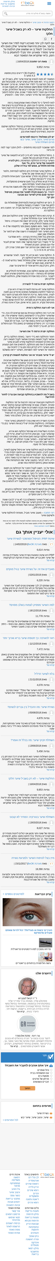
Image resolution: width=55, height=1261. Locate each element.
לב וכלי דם (33, 1177)
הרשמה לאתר (13, 1226)
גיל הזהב (15, 1189)
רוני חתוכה (49, 512)
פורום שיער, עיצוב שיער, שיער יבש (37, 139)
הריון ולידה (33, 1187)
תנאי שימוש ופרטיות (14, 1218)
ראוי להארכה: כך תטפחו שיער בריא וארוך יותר (28, 638)
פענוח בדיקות (32, 1211)
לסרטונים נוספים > (13, 894)
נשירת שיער (43, 1113)
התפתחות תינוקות (34, 1228)
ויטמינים (35, 1233)
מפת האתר (14, 1229)
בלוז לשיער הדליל (44, 673)
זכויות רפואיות (8, 6)
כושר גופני (15, 1195)
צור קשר (16, 1211)
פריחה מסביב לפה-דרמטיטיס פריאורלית (31, 949)
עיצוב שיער (36, 22)
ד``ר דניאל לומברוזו (27, 998)
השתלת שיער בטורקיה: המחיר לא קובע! (32, 817)
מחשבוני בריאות (8, 4)
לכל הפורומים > (10, 1120)
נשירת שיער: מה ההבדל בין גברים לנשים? (30, 707)
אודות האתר (14, 1233)
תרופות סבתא (32, 1220)
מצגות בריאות (32, 1217)
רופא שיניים (33, 1190)
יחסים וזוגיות (14, 1202)
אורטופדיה (33, 1180)
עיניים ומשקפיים (34, 1194)
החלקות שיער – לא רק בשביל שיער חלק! (31, 778)
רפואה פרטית (49, 22)
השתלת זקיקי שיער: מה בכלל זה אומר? (32, 740)
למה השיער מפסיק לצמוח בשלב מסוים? (31, 604)
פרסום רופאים (13, 1214)
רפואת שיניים (32, 1184)
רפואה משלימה (16, 1178)
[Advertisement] (27, 1146)
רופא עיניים (33, 1202)
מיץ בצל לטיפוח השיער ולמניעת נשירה (32, 858)
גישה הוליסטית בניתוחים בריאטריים (33, 963)
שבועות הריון (32, 1224)
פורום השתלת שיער (44, 142)
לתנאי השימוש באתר (41, 526)
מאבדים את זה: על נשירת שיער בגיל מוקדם (30, 569)
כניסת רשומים (13, 1223)
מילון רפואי (33, 1248)
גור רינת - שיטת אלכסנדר (27, 1036)
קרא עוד (50, 560)
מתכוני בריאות (13, 1198)
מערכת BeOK (35, 544)
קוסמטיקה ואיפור (15, 1184)
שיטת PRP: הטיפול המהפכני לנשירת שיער (30, 538)
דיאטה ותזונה (32, 1199)
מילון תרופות (9, 1)
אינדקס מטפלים (35, 1243)
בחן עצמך (34, 1236)
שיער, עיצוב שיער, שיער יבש (35, 1117)
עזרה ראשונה (32, 1239)
